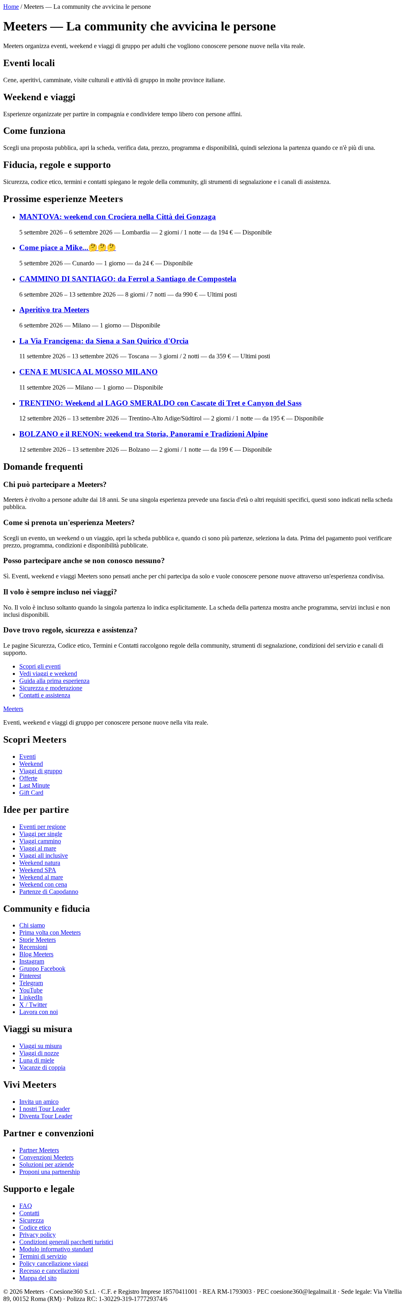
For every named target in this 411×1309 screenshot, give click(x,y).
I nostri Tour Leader (44, 1108)
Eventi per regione (42, 826)
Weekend (31, 763)
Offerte (28, 778)
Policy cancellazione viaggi (53, 1263)
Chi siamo (32, 925)
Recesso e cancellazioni (49, 1270)
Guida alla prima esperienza (54, 680)
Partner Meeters (39, 1150)
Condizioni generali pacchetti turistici (66, 1241)
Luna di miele (36, 1060)
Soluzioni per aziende (46, 1164)
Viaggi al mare (37, 848)
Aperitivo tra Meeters (54, 309)
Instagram (31, 961)
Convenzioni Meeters (46, 1157)
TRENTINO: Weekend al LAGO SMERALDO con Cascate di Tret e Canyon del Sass (160, 403)
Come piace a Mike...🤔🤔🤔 (67, 247)
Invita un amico (39, 1101)
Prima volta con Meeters (50, 932)
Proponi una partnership (49, 1171)
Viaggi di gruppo (40, 771)
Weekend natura (39, 862)
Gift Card (31, 792)
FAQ (25, 1205)
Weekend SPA (37, 870)
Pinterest (30, 975)
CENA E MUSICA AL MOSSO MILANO (88, 372)
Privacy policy (37, 1234)
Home (11, 6)
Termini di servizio (43, 1256)
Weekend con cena (43, 884)
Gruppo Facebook (42, 968)
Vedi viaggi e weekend (48, 673)
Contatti (29, 1213)
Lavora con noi (38, 1011)
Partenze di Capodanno (48, 891)
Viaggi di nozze (39, 1053)
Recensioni (33, 946)
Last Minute (34, 785)
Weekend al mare (41, 877)
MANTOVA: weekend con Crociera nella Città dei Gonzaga (117, 216)
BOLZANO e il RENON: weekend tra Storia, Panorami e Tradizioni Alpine (143, 434)
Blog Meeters (36, 954)
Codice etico (35, 1227)
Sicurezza (31, 1220)
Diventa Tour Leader (45, 1116)
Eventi (27, 756)
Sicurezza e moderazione (50, 688)
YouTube (31, 990)
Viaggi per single (40, 833)
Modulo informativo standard (56, 1249)
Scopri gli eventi (40, 666)
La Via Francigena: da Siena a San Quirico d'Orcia (104, 341)
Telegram (31, 983)
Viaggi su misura (40, 1045)
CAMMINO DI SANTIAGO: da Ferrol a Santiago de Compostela (127, 279)
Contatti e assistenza (44, 695)
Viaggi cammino (40, 841)
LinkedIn (31, 997)
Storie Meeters (37, 939)
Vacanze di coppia (42, 1067)
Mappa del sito (38, 1278)
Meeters (13, 708)
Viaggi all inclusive (43, 855)
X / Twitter (33, 1004)
